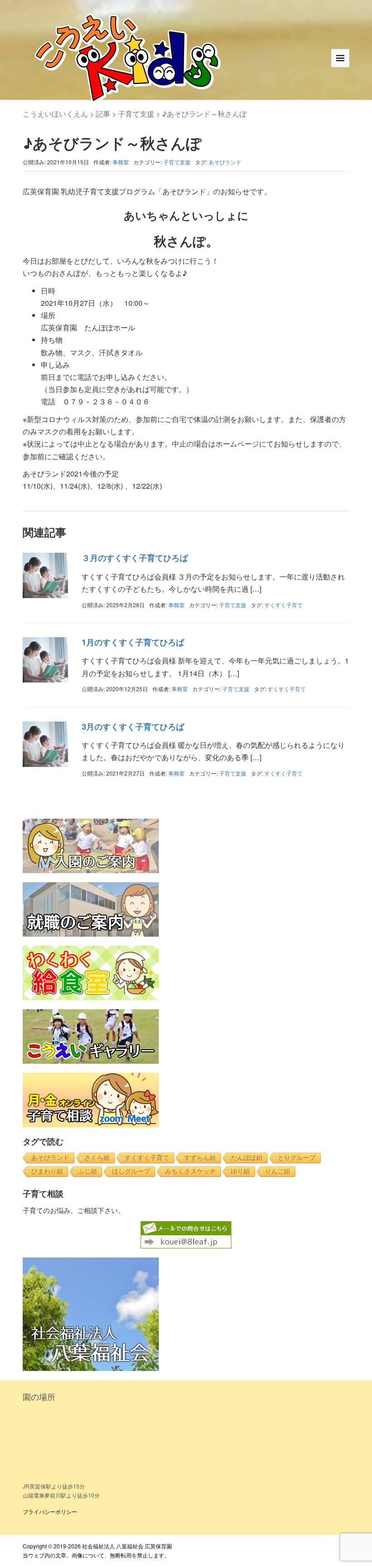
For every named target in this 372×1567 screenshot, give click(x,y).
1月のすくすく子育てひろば (133, 642)
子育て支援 (177, 162)
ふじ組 (87, 1171)
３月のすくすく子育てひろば (135, 558)
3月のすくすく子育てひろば (133, 726)
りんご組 (277, 1171)
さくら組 (97, 1157)
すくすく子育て (283, 605)
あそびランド (225, 162)
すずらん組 (200, 1157)
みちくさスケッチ (190, 1171)
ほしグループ (131, 1171)
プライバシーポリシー (50, 1511)
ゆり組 (240, 1171)
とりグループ (297, 1157)
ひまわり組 (47, 1171)
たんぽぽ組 (247, 1157)
